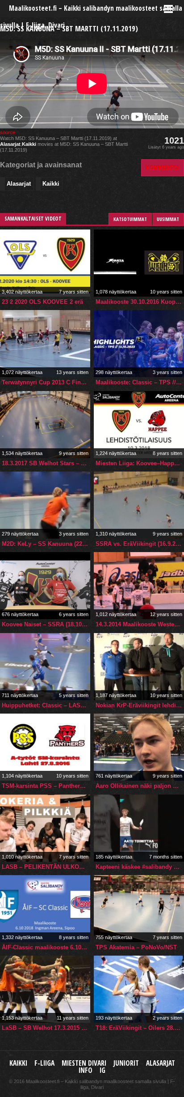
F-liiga (44, 1063)
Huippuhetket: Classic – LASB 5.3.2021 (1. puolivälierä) (46, 705)
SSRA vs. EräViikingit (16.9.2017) (140, 543)
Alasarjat (10, 144)
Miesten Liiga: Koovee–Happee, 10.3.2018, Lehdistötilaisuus (140, 463)
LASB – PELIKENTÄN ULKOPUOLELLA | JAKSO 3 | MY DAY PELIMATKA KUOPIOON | (46, 866)
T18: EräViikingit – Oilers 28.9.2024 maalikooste (140, 1028)
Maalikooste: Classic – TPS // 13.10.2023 (140, 382)
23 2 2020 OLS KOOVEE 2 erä (42, 301)
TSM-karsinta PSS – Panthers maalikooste (46, 785)
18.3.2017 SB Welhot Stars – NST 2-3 (46, 463)
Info (85, 1070)
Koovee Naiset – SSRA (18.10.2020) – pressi (46, 624)
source (7, 132)
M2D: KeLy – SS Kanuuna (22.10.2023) (46, 543)
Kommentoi (162, 167)
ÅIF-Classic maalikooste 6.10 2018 (46, 947)
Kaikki (29, 144)
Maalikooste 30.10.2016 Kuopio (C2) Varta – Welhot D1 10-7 (140, 301)
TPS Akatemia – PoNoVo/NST (136, 947)
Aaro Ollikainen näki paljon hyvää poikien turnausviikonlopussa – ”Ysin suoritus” (140, 785)
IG (102, 1070)
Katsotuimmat (130, 219)
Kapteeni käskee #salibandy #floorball (140, 866)
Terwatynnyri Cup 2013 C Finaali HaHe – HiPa (46, 382)
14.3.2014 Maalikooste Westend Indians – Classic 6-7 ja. (140, 624)
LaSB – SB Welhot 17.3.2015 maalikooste (46, 1028)
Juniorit (126, 1063)
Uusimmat (168, 219)
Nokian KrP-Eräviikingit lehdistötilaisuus (140, 705)
